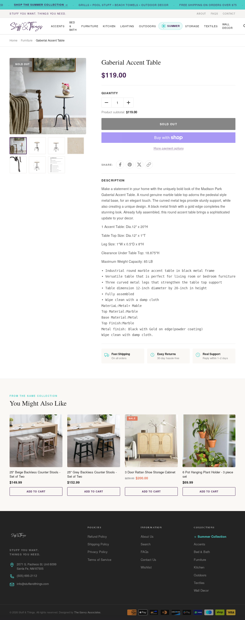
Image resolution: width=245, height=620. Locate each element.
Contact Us (148, 559)
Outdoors (147, 26)
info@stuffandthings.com (33, 584)
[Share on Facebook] (120, 164)
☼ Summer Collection (210, 536)
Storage (192, 26)
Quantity (109, 93)
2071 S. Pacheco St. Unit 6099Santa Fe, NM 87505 (36, 566)
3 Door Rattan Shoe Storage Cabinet (150, 472)
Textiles (210, 26)
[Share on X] (139, 164)
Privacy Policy (98, 551)
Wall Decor (227, 26)
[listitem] (18, 145)
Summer (173, 26)
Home (13, 40)
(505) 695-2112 (27, 576)
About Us (147, 536)
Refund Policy (97, 536)
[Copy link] (149, 164)
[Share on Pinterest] (130, 164)
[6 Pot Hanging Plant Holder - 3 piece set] (209, 440)
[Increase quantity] (128, 102)
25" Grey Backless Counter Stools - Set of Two (92, 474)
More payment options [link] (169, 148)
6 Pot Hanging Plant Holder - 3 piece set (208, 474)
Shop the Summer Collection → (35, 4)
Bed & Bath (73, 25)
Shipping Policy (98, 544)
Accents (58, 26)
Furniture (89, 26)
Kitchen (109, 26)
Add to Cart (36, 491)
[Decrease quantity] (106, 102)
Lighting (127, 26)
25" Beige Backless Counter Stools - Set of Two (35, 474)
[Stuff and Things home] (26, 26)
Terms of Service (99, 559)
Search (145, 544)
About (201, 13)
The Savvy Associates (87, 612)
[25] (36, 440)
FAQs (214, 13)
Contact (229, 13)
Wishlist (146, 567)
